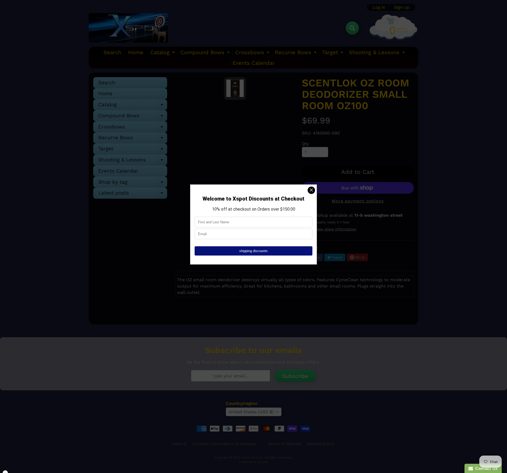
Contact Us (485, 468)
